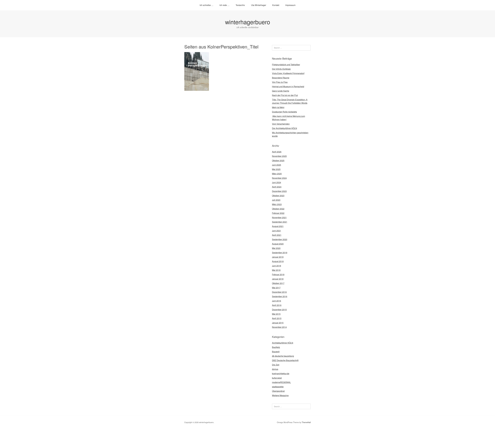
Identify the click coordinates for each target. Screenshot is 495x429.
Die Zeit (275, 364)
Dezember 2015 (279, 309)
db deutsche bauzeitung (283, 355)
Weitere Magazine (280, 395)
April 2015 (276, 318)
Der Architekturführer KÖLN (284, 128)
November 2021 (279, 217)
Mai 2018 (276, 270)
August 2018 (278, 261)
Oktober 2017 (278, 283)
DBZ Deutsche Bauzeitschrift (285, 360)
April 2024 (276, 186)
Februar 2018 (278, 274)
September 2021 (279, 221)
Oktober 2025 (278, 160)
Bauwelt (275, 351)
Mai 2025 (276, 169)
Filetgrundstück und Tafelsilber (286, 64)
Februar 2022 (278, 213)
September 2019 (279, 252)
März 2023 (277, 204)
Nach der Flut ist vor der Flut (285, 95)
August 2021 (278, 226)
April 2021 (276, 235)
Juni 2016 (276, 300)
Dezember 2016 (279, 292)
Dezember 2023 (279, 191)
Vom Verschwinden (281, 123)
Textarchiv (240, 5)
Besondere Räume (280, 77)
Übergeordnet (278, 391)
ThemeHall (306, 422)
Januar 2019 (277, 256)
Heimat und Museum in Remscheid (288, 86)
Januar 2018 (277, 278)
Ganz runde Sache (280, 90)
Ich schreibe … (206, 5)
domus (275, 369)
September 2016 (279, 296)
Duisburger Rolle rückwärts (284, 111)
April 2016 (276, 305)
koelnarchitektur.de (280, 373)
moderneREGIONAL (281, 382)
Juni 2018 (276, 265)
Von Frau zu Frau (280, 82)
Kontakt (275, 5)
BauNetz (276, 347)
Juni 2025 (276, 164)
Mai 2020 (276, 248)
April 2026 (276, 151)
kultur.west (277, 377)
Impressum (290, 5)
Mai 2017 (276, 287)
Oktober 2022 (278, 208)
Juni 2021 (276, 230)
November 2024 (279, 178)
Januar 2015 (277, 322)
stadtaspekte (278, 386)
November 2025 (279, 156)
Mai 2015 (276, 313)
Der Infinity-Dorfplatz (281, 68)
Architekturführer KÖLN (282, 342)
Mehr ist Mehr (278, 107)
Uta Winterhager (258, 5)
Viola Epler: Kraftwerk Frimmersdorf (288, 73)
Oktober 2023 (278, 195)
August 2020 (278, 243)
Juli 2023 (276, 199)
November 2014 (279, 327)
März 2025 (277, 173)
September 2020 (279, 239)
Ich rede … (224, 5)
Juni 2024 (276, 182)
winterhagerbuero (247, 22)
